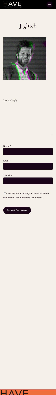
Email (6, 160)
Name (7, 146)
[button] (49, 4)
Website (7, 175)
